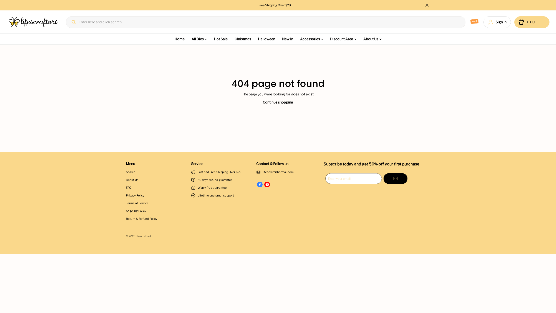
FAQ (128, 187)
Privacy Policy (135, 195)
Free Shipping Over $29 (274, 5)
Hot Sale (221, 39)
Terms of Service (137, 203)
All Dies (198, 39)
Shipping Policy (136, 211)
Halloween (266, 39)
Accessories (310, 39)
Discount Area (341, 39)
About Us (370, 39)
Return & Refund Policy (141, 218)
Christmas (243, 39)
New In (287, 39)
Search (130, 172)
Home (180, 39)
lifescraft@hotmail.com (278, 172)
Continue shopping (278, 102)
